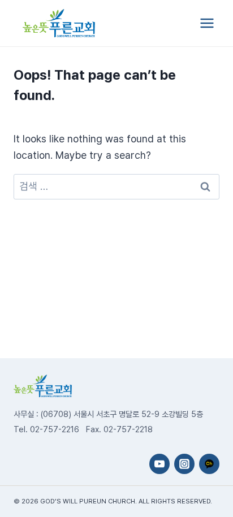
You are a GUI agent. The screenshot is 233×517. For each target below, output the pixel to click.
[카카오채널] (209, 464)
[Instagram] (184, 464)
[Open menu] (206, 23)
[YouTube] (159, 464)
